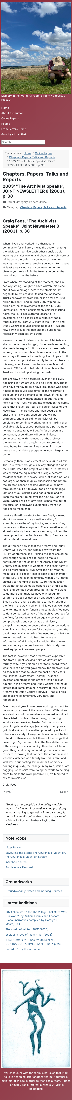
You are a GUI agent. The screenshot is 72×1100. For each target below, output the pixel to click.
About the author (12, 113)
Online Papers (10, 118)
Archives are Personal (19, 867)
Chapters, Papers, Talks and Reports (43, 207)
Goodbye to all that (13, 134)
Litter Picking (14, 847)
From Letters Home (13, 129)
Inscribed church (16, 862)
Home (5, 107)
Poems (5, 123)
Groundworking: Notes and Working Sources (34, 891)
